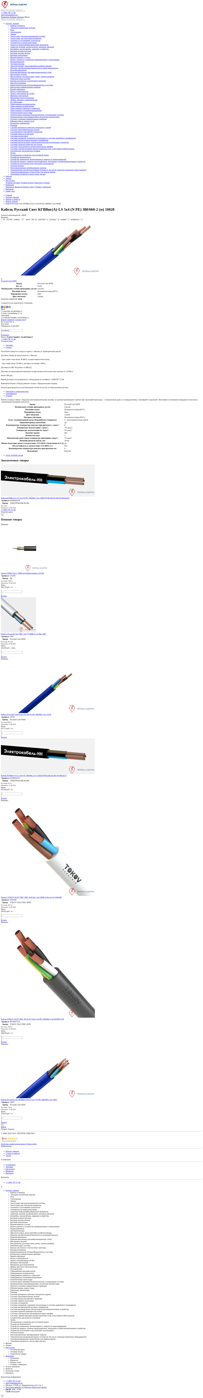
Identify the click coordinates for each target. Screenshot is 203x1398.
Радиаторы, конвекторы (19, 123)
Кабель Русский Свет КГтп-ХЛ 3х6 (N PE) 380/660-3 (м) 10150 (26, 715)
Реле (12, 30)
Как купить (10, 181)
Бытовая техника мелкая (20, 53)
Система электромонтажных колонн (24, 130)
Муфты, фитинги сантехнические (23, 100)
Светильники (15, 32)
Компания (10, 185)
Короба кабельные (17, 89)
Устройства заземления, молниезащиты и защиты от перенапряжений (38, 159)
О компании (11, 1165)
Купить (4, 596)
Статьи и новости (13, 1153)
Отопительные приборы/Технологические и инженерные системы (37, 115)
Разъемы (13, 125)
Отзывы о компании (43, 187)
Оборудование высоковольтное (22, 104)
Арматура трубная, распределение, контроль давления (32, 47)
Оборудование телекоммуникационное (26, 111)
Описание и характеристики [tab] (17, 391)
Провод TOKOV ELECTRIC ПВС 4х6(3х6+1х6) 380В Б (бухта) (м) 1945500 (31, 897)
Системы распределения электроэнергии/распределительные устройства (39, 142)
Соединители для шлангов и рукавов (25, 151)
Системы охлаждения (19, 136)
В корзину (5, 335)
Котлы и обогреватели (19, 91)
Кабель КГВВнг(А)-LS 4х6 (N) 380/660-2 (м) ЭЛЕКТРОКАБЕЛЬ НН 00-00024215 (34, 776)
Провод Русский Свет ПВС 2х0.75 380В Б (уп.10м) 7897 (23, 634)
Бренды (9, 176)
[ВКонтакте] (2, 307)
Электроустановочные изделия (22, 28)
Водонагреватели (17, 62)
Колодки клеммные (18, 83)
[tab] (11, 394)
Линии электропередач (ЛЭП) (22, 94)
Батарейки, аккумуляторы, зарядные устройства (29, 49)
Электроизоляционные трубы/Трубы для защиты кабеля (32, 172)
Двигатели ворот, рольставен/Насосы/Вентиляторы (31, 66)
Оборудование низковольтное (22, 106)
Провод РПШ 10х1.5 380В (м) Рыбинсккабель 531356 (22, 573)
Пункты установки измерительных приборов (28, 119)
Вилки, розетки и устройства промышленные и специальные (35, 60)
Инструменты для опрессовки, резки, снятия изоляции (32, 77)
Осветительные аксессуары (21, 113)
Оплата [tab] (9, 347)
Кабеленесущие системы (20, 79)
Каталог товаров (12, 24)
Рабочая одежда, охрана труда (22, 121)
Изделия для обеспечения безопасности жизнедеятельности (34, 68)
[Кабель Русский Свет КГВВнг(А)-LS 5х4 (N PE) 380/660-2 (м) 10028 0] (53, 275)
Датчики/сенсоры (17, 64)
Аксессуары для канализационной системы (27, 36)
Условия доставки (13, 183)
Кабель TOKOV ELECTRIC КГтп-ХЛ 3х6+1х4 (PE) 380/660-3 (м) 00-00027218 (32, 1019)
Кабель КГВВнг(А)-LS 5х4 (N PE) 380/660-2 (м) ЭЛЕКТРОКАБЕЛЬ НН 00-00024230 (35, 498)
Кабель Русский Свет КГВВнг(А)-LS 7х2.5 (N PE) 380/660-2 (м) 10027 (29, 1100)
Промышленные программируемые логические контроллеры (34, 117)
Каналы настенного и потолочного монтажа (28, 81)
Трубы (13, 153)
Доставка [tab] (9, 345)
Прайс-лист (10, 191)
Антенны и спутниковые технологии (25, 40)
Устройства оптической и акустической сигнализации (32, 164)
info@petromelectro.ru (9, 15)
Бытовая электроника (19, 55)
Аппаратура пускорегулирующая (23, 43)
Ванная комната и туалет (20, 57)
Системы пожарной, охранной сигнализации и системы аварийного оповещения (43, 138)
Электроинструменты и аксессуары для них (28, 174)
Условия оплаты (26, 183)
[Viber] (7, 307)
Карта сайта (32, 1144)
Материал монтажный (19, 96)
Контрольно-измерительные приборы (25, 87)
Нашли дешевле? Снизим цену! (13, 320)
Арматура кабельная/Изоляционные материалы (29, 45)
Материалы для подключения (22, 98)
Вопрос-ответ (28, 187)
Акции (8, 178)
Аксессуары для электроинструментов (25, 38)
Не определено (16, 102)
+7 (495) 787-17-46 (8, 13)
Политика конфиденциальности (14, 1144)
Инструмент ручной (18, 74)
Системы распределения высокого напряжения (29, 140)
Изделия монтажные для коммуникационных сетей (31, 72)
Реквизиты (10, 187)
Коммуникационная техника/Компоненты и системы (31, 85)
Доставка (9, 1167)
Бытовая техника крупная (20, 51)
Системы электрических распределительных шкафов (31, 147)
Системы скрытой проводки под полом (26, 144)
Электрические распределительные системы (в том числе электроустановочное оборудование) (48, 170)
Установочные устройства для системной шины (29, 155)
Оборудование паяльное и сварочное (25, 108)
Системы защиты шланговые (22, 134)
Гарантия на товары (42, 183)
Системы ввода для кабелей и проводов (26, 132)
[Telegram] (10, 307)
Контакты (10, 189)
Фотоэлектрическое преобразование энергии (28, 168)
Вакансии (19, 187)
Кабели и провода (17, 26)
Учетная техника (17, 166)
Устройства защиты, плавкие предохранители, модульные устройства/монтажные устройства (47, 161)
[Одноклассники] (5, 307)
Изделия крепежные (18, 70)
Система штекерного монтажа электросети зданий (30, 128)
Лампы (13, 34)
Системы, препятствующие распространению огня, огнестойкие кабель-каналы (42, 149)
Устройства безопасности (20, 157)
